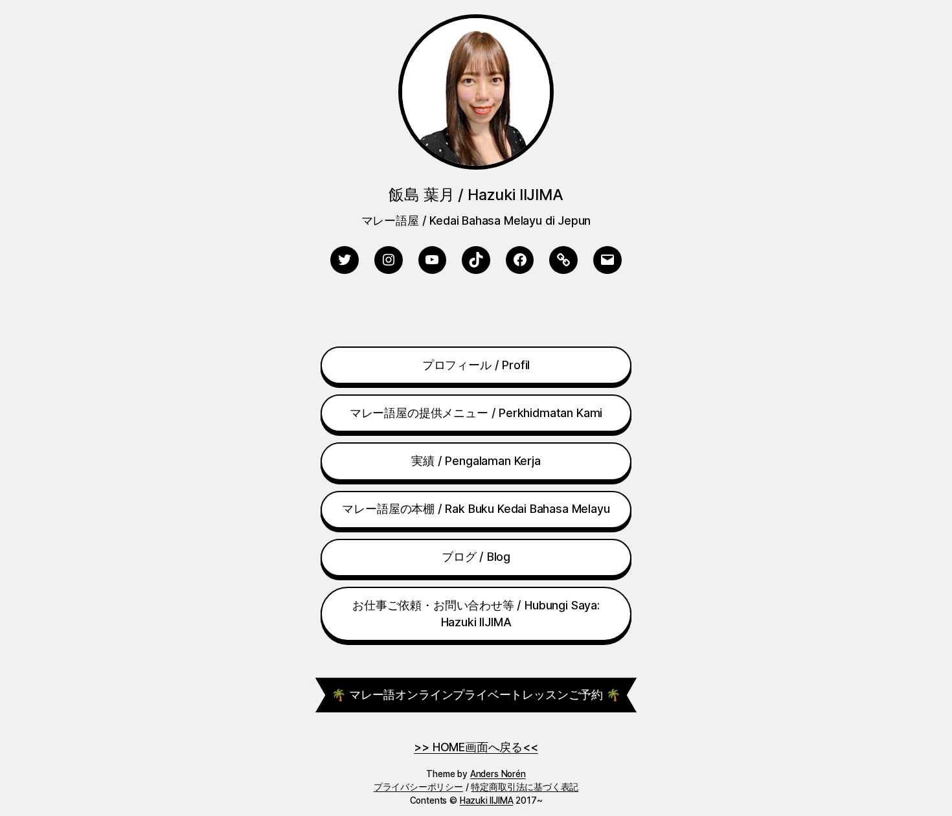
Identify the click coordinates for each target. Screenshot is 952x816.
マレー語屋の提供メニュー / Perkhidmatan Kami (476, 413)
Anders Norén (498, 774)
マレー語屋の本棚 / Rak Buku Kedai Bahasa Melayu (475, 509)
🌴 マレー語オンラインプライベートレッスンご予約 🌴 (476, 694)
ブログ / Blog (476, 556)
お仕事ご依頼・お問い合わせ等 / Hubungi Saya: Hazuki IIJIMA (476, 613)
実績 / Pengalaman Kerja (475, 461)
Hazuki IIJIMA (487, 800)
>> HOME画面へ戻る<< (476, 747)
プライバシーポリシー (418, 787)
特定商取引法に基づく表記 (524, 787)
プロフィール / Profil (476, 365)
